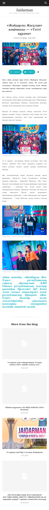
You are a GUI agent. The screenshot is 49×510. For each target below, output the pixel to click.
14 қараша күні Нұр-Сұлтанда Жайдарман (24, 452)
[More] (38, 72)
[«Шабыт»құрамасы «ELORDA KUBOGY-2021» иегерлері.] (24, 388)
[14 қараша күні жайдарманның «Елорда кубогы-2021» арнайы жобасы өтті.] (24, 343)
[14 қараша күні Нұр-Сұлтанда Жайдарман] (24, 433)
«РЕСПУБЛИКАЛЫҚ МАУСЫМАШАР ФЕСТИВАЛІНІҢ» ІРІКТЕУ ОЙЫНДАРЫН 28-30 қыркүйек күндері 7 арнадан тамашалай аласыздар (24, 497)
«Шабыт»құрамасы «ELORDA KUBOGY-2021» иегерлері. (24, 408)
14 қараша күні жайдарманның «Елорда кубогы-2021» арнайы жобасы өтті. (25, 363)
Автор (24, 38)
